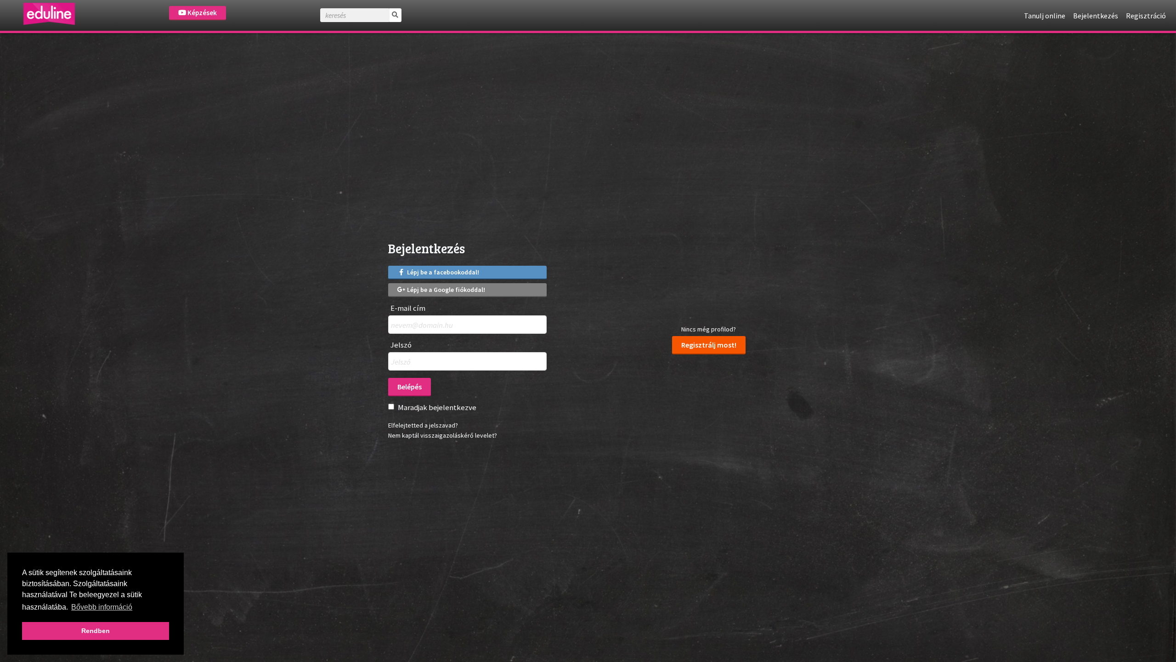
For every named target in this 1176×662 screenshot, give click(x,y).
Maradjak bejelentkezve (437, 407)
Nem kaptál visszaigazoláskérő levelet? (442, 435)
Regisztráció (1146, 15)
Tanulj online (1044, 15)
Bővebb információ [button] (101, 607)
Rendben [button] (95, 630)
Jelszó (401, 345)
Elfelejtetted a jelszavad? (423, 425)
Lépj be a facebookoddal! (442, 272)
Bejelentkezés (1095, 15)
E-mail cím (407, 308)
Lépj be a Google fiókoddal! (445, 289)
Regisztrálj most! (708, 344)
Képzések (201, 12)
